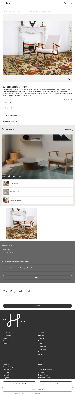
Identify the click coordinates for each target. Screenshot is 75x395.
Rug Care (6, 378)
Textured (41, 338)
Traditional (42, 346)
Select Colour (9, 108)
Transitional (19, 11)
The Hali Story (8, 367)
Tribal (40, 344)
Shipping (41, 372)
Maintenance (8, 252)
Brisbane (6, 344)
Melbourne (7, 335)
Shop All (37, 305)
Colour (40, 354)
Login (40, 364)
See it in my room (19, 383)
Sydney (5, 338)
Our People (7, 369)
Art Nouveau (31, 11)
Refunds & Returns (44, 378)
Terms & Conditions (45, 369)
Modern (41, 335)
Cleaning (6, 249)
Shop (11, 11)
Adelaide (6, 341)
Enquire (56, 383)
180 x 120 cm (9, 103)
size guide (68, 99)
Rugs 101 (68, 129)
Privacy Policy (43, 375)
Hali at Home (7, 375)
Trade (40, 367)
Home (5, 11)
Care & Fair (7, 372)
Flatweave (42, 341)
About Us (6, 364)
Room (40, 352)
